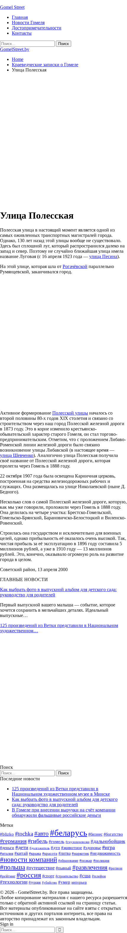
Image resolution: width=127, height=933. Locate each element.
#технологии (13, 882)
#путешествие (40, 867)
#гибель (38, 841)
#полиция (101, 860)
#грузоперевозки (77, 842)
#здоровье (92, 848)
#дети (21, 847)
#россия (29, 875)
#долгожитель (40, 848)
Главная (20, 17)
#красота (49, 853)
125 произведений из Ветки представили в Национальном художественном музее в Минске (61, 791)
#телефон (99, 876)
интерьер (79, 882)
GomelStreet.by (14, 49)
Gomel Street (12, 7)
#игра (108, 847)
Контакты (22, 33)
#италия (6, 853)
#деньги (7, 848)
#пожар (85, 860)
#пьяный (63, 868)
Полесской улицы (70, 412)
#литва (64, 853)
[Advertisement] (63, 140)
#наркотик (80, 853)
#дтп (55, 847)
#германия (13, 841)
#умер (64, 881)
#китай (21, 853)
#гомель (56, 841)
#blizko (7, 834)
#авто (41, 833)
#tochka (24, 834)
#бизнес (95, 834)
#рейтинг (7, 876)
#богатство (113, 834)
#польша (12, 867)
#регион (115, 868)
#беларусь (68, 832)
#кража (35, 853)
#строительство (67, 876)
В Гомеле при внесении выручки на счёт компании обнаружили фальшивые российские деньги (63, 812)
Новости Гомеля (28, 22)
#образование (68, 861)
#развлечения (90, 867)
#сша (85, 876)
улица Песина (103, 256)
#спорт (48, 876)
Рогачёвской (75, 266)
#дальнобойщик (108, 841)
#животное (71, 847)
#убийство (49, 882)
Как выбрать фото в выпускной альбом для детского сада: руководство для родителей (65, 802)
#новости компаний (28, 859)
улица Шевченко (16, 455)
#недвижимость (105, 853)
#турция (35, 882)
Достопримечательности (36, 27)
